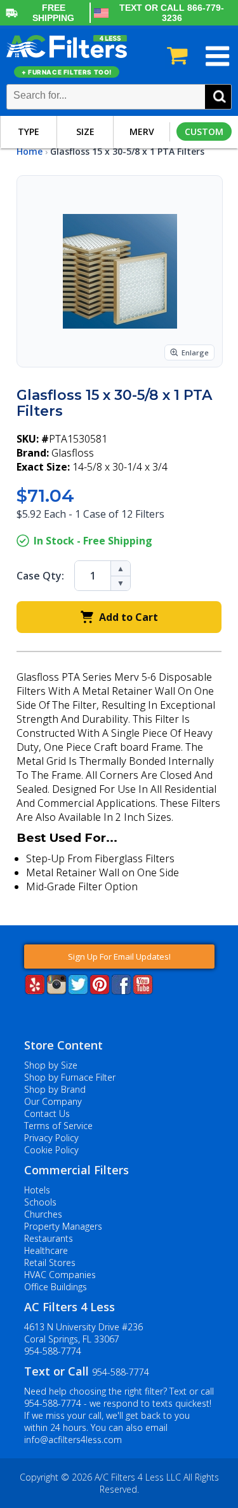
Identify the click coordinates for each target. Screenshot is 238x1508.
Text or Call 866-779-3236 (171, 13)
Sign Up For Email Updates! (119, 956)
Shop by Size (50, 1065)
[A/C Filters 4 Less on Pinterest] (99, 991)
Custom (204, 131)
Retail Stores (50, 1262)
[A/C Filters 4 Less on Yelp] (35, 991)
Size (85, 131)
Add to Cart (128, 617)
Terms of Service (58, 1126)
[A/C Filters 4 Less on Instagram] (56, 991)
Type (28, 131)
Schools (40, 1202)
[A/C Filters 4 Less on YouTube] (143, 991)
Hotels (37, 1190)
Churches (43, 1214)
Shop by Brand (55, 1089)
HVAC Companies (60, 1275)
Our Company (53, 1101)
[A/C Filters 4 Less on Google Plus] (25, 1014)
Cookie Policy (51, 1150)
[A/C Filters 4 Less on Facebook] (121, 991)
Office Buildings (55, 1287)
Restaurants (48, 1238)
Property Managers (63, 1226)
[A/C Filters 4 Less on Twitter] (78, 991)
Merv (141, 131)
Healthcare (46, 1250)
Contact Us (47, 1113)
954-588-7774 (52, 1351)
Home (30, 151)
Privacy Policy (51, 1138)
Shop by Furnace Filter (70, 1077)
